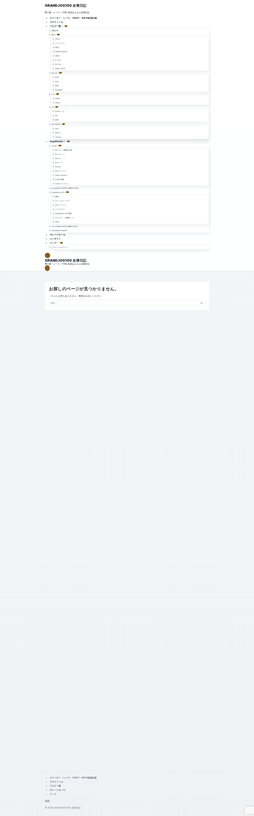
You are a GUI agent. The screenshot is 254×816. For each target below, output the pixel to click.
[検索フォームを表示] (47, 255)
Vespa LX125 (60, 68)
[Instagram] (48, 801)
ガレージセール (57, 234)
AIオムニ (58, 158)
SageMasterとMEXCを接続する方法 (65, 188)
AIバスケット (60, 154)
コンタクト (55, 238)
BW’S (57, 47)
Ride (57, 86)
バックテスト (60, 209)
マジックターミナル (62, 201)
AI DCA (58, 167)
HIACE (57, 98)
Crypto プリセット (62, 184)
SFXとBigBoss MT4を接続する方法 (65, 226)
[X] (46, 801)
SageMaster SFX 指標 (63, 213)
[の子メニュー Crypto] (59, 145)
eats (57, 128)
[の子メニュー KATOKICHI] (63, 124)
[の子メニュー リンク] (61, 243)
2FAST (57, 39)
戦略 (56, 197)
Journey (58, 137)
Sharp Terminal (61, 175)
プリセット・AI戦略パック (64, 218)
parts (57, 81)
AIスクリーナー (60, 171)
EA (56, 116)
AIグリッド (59, 163)
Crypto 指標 (59, 179)
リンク (53, 794)
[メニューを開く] (47, 268)
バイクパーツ (60, 43)
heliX (57, 222)
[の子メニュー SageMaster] (68, 141)
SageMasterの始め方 (59, 230)
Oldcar (57, 103)
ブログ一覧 (55, 785)
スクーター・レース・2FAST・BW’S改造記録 (73, 18)
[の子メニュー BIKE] (58, 34)
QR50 (57, 56)
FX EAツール (60, 111)
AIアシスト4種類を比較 (63, 150)
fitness (57, 133)
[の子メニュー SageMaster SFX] (67, 192)
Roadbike (58, 90)
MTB (57, 77)
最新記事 (55, 31)
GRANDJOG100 (61, 52)
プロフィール (56, 22)
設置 (56, 120)
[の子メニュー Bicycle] (60, 73)
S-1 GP (58, 60)
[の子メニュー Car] (57, 94)
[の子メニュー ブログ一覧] (66, 26)
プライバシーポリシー (60, 247)
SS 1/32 (58, 64)
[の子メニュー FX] (56, 107)
